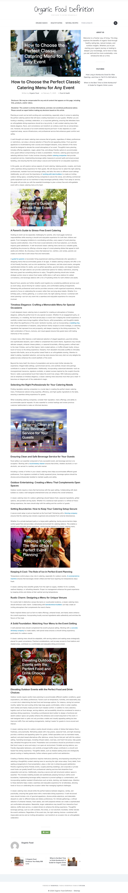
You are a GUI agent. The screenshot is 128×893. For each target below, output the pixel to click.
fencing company (71, 513)
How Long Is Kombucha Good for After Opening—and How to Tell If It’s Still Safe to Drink (100, 77)
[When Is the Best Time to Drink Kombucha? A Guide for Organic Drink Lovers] (72, 861)
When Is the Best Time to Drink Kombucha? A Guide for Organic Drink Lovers (57, 861)
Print (47, 832)
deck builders (57, 174)
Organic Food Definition (64, 9)
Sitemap (77, 891)
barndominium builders (53, 605)
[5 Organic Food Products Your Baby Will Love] (19, 861)
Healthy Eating (56, 23)
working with (47, 174)
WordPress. (55, 885)
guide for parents (18, 259)
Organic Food (34, 93)
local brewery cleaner (37, 463)
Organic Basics (41, 23)
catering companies (59, 155)
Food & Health (86, 23)
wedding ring (74, 323)
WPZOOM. (82, 885)
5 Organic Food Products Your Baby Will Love (34, 861)
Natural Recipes (72, 23)
